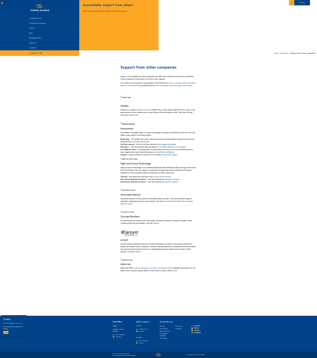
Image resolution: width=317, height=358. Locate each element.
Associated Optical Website (173, 201)
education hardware (172, 179)
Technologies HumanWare (166, 144)
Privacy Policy (164, 328)
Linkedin (197, 330)
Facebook (197, 326)
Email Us (118, 337)
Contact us (178, 328)
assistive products (143, 110)
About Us (32, 28)
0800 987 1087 (37, 53)
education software (171, 182)
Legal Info (127, 353)
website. (156, 223)
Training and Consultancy (37, 23)
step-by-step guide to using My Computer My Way (153, 268)
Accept (6, 332)
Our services (178, 326)
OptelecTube (133, 115)
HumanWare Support (170, 155)
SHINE (203, 354)
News (31, 33)
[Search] (291, 2)
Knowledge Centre (35, 38)
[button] (2, 3)
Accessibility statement (163, 334)
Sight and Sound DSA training (160, 177)
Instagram (197, 332)
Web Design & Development (193, 354)
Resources (284, 53)
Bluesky (196, 328)
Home (276, 53)
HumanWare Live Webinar (165, 152)
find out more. (19, 323)
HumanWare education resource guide (172, 147)
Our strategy (163, 338)
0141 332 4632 (120, 335)
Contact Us (32, 48)
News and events (165, 331)
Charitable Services (35, 18)
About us (162, 326)
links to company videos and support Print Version (174, 86)
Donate (302, 3)
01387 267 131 (143, 329)
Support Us (33, 43)
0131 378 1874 (143, 341)
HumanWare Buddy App (140, 142)
